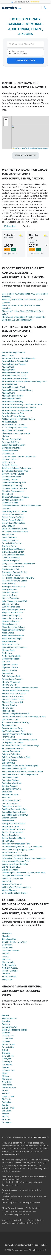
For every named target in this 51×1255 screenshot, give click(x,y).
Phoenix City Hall (9, 685)
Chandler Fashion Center (13, 491)
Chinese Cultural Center (12, 500)
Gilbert (5, 1050)
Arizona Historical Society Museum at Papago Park (24, 381)
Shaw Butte (7, 792)
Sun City (5, 1105)
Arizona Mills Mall (9, 384)
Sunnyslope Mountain (11, 806)
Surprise (5, 1114)
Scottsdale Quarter (10, 777)
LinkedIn (25, 1223)
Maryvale (6, 959)
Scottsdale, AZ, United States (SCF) (17, 320)
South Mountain (9, 976)
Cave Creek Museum (11, 477)
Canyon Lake (8, 454)
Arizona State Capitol (11, 399)
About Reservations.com (13, 1208)
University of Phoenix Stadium (15, 855)
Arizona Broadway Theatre (14, 364)
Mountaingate (8, 962)
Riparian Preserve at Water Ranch (17, 734)
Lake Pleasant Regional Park (14, 601)
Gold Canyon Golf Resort (13, 555)
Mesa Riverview (9, 641)
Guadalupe (7, 1062)
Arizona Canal (8, 367)
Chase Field (7, 494)
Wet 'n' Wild (7, 881)
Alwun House (8, 355)
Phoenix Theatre (9, 705)
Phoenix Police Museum (12, 696)
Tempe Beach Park (10, 826)
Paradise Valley (9, 1088)
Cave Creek (7, 1038)
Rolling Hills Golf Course (12, 743)
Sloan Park (7, 797)
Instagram (15, 1223)
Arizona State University (12, 401)
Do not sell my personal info (16, 1214)
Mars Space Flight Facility (13, 610)
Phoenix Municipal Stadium (14, 693)
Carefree (6, 1033)
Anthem (5, 1015)
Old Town (6, 662)
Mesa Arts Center (9, 624)
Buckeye (6, 1024)
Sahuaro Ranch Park (11, 751)
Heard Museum (9, 584)
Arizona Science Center (12, 396)
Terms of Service (12, 1245)
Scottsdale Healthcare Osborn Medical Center (22, 771)
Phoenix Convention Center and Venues (20, 688)
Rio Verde (6, 1099)
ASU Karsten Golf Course (13, 425)
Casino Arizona (8, 462)
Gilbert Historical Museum (13, 549)
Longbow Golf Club (10, 604)
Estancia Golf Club (10, 540)
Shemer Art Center (10, 795)
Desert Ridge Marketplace (13, 523)
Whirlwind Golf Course (12, 884)
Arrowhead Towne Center (13, 416)
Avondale (6, 1021)
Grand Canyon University (13, 566)
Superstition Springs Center (14, 812)
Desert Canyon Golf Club (13, 517)
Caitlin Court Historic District (14, 1030)
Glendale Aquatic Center (13, 552)
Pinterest (34, 1223)
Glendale (6, 1053)
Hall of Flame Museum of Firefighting (18, 578)
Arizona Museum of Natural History (17, 390)
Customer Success (27, 1211)
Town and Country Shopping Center (18, 849)
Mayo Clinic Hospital (11, 615)
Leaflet (16, 148)
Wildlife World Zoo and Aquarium (16, 887)
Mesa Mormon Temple (12, 638)
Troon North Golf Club (12, 852)
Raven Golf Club (9, 725)
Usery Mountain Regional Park (15, 861)
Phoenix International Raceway (15, 690)
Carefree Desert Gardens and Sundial (18, 456)
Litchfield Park (8, 1070)
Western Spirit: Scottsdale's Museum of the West (23, 873)
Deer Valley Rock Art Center (14, 511)
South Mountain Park (11, 800)
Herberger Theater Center (14, 586)
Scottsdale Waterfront (11, 783)
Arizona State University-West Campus (19, 407)
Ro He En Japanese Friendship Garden (19, 740)
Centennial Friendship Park (14, 482)
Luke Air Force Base (11, 607)
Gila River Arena (9, 546)
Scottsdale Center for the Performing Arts (20, 766)
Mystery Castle (8, 650)
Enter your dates (26, 155)
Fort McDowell (8, 1044)
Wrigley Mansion (9, 890)
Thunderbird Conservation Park (16, 844)
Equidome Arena (9, 537)
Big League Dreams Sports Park (16, 433)
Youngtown (7, 1122)
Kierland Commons (10, 598)
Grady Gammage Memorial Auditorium (18, 563)
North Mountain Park (11, 656)
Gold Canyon (8, 1056)
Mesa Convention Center (13, 630)
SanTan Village (8, 763)
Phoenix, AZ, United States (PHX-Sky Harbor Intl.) (23, 317)
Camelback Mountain (11, 448)
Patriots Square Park (11, 676)
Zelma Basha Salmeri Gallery (14, 893)
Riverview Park (8, 737)
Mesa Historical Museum (13, 636)
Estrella (5, 956)
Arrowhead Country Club (13, 413)
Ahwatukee (7, 933)
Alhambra (6, 936)
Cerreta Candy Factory (12, 485)
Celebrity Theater (10, 480)
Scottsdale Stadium (10, 780)
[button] (6, 120)
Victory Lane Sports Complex (15, 864)
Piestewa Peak (8, 711)
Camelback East (9, 939)
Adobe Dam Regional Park (13, 352)
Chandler (6, 1041)
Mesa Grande (8, 633)
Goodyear (6, 1059)
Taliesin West (8, 821)
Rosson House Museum (12, 748)
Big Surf (5, 436)
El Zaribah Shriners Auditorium (15, 532)
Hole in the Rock (9, 595)
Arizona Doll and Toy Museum (15, 373)
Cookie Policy (40, 1245)
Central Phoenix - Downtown (14, 942)
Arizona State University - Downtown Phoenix (22, 404)
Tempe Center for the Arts (13, 829)
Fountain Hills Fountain (12, 543)
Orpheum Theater (10, 664)
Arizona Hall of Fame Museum (15, 378)
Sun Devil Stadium (10, 803)
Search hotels (25, 60)
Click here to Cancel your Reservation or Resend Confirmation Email (24, 1178)
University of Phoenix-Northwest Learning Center (23, 858)
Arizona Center (8, 370)
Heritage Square (9, 589)
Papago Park (7, 673)
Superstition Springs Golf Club (15, 815)
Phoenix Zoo (7, 708)
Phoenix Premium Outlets (13, 699)
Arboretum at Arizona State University (18, 358)
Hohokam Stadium (10, 592)
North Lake (7, 653)
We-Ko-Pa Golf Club (11, 867)
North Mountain (9, 965)
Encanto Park (8, 534)
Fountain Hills (8, 1047)
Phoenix (5, 1093)
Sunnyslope (7, 979)
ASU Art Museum (9, 422)
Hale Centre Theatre (11, 575)
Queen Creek (8, 1096)
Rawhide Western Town (12, 728)
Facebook (32, 1220)
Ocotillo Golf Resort (10, 659)
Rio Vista (6, 974)
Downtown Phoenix (10, 950)
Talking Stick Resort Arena (13, 823)
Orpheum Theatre (10, 667)
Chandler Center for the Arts (14, 488)
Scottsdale (6, 1102)
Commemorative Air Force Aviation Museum (21, 506)
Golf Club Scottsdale (11, 558)
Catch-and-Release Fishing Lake (16, 468)
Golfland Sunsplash (10, 560)
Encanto (5, 953)
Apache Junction (9, 1018)
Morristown (7, 1079)
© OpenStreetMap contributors (38, 148)
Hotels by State (10, 1211)
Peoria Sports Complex (12, 679)
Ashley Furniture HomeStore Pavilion (18, 419)
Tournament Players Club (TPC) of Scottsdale (22, 847)
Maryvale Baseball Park (12, 612)
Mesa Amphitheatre (10, 621)
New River (6, 1082)
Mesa (4, 1073)
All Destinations (33, 1208)
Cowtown (6, 508)
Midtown (5, 1076)
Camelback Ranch (10, 451)
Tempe (5, 1116)
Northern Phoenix (10, 968)
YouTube (6, 1223)
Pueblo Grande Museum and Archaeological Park (24, 717)
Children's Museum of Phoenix (15, 497)
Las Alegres (7, 1064)
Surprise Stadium (9, 818)
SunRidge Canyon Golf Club (14, 809)
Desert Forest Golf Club (12, 520)
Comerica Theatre (10, 503)
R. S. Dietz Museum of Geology (15, 722)
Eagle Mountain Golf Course (14, 529)
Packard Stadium (9, 670)
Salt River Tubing (9, 760)
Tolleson (6, 1119)
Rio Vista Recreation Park (13, 731)
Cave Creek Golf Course (13, 474)
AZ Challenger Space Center (15, 427)
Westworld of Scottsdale (13, 878)
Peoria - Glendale (10, 971)
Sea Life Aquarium (10, 786)
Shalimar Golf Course (11, 789)
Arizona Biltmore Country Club (15, 361)
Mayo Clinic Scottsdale (12, 618)
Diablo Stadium (8, 526)
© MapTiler (24, 148)
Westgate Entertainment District (16, 875)
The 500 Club (8, 841)
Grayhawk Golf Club (10, 569)
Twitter (40, 1220)
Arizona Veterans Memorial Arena (17, 410)
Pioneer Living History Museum (16, 714)
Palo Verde (7, 1085)
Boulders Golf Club (10, 442)
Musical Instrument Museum (14, 647)
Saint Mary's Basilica (11, 754)
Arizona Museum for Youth (13, 387)
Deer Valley (7, 945)
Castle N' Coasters (10, 465)
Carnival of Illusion (10, 459)
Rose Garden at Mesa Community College (20, 745)
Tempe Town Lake (10, 835)
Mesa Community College (13, 627)
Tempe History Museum (12, 832)
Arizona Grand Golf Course (14, 375)
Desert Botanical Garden (13, 514)
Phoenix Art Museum (11, 682)
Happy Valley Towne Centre (14, 581)
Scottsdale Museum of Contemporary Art (20, 774)
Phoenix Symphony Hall (12, 702)
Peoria (5, 1090)
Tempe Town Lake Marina (13, 838)
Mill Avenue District (10, 644)
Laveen (5, 1067)
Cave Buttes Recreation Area (15, 471)
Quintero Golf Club (10, 719)
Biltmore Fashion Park (11, 439)
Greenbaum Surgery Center (14, 572)
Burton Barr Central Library (14, 445)
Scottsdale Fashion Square (14, 769)
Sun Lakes (6, 1111)
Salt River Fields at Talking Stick (16, 757)
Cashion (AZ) (8, 1036)
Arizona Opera (8, 393)
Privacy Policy (27, 1245)
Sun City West (8, 1108)
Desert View (7, 948)
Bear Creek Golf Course (13, 430)
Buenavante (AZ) (9, 1027)
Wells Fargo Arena (10, 870)
